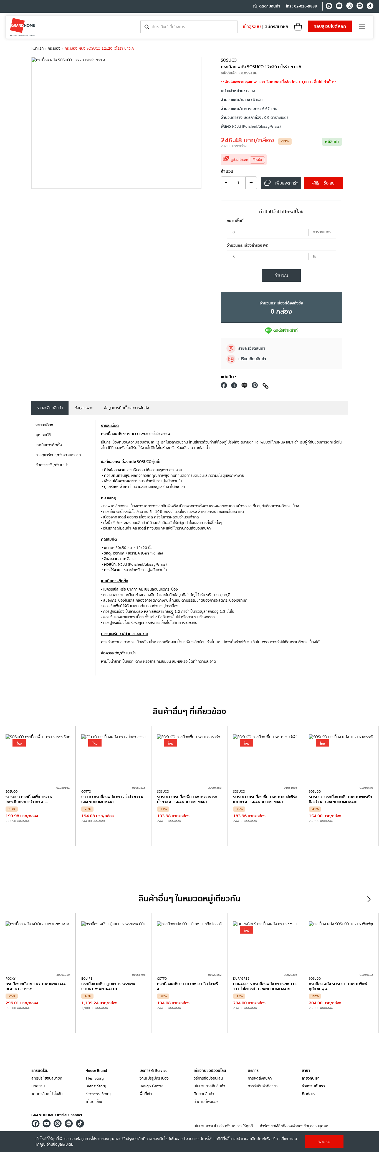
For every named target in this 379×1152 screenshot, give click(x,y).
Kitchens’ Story (98, 1094)
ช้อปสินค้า (38, 834)
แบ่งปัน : (228, 377)
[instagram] (349, 6)
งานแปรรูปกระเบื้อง (154, 1079)
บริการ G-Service (153, 1070)
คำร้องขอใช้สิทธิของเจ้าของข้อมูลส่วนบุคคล (294, 1126)
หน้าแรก (37, 49)
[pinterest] (255, 386)
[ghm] (22, 27)
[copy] (265, 386)
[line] (359, 6)
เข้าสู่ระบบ (252, 26)
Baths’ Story (95, 1086)
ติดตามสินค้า (269, 6)
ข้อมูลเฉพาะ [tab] (83, 408)
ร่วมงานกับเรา (313, 1086)
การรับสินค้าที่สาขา (263, 1086)
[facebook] (328, 6)
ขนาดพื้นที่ (235, 221)
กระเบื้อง (54, 49)
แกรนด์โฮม (40, 1070)
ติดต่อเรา (309, 1094)
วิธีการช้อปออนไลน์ (208, 1079)
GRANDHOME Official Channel (56, 1115)
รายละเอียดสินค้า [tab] (50, 408)
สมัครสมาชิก (276, 26)
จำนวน (227, 171)
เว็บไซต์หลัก (330, 26)
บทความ (38, 1086)
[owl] (369, 899)
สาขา (306, 1071)
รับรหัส (257, 160)
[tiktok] (370, 6)
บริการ (253, 1070)
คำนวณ (281, 275)
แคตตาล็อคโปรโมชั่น (46, 1094)
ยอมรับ (324, 1141)
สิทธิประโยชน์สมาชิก (46, 1079)
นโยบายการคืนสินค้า (209, 1086)
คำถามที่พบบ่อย (206, 1102)
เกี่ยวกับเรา (311, 1079)
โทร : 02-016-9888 (301, 6)
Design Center (151, 1086)
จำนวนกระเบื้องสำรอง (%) (247, 246)
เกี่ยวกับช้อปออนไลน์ (210, 1070)
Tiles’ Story (94, 1079)
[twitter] (234, 386)
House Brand (96, 1070)
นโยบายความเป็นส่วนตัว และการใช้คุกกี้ (223, 1126)
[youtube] (339, 6)
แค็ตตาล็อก (94, 1102)
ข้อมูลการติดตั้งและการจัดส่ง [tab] (126, 408)
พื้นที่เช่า (146, 1094)
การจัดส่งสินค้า (260, 1079)
